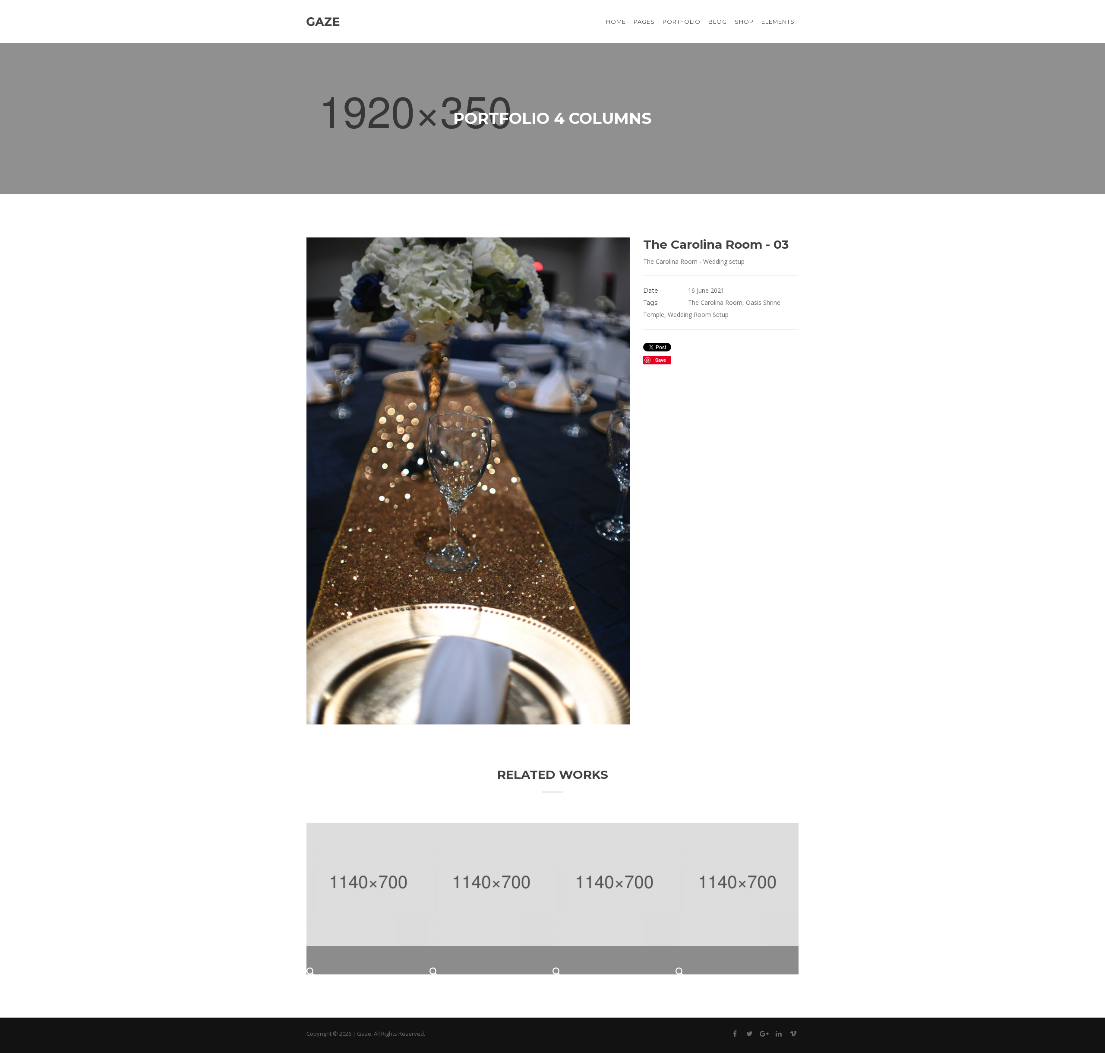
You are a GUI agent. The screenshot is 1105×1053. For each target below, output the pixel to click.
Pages (644, 21)
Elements (778, 21)
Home (616, 21)
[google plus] (764, 1035)
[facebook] (734, 1035)
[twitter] (749, 1035)
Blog (717, 21)
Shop (744, 21)
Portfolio (682, 21)
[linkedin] (779, 1035)
